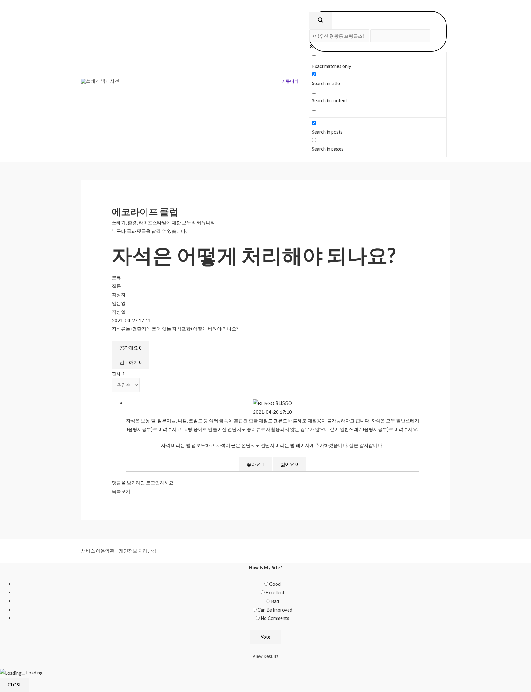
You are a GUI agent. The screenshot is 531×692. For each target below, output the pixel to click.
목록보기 (121, 491)
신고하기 (131, 362)
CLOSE (15, 684)
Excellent (275, 592)
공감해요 (131, 347)
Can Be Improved (275, 609)
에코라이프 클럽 (145, 211)
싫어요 (289, 464)
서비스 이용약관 (97, 550)
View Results (265, 656)
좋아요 (255, 464)
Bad (275, 601)
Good (275, 584)
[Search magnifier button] (320, 20)
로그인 (153, 482)
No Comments (275, 618)
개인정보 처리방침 (138, 550)
